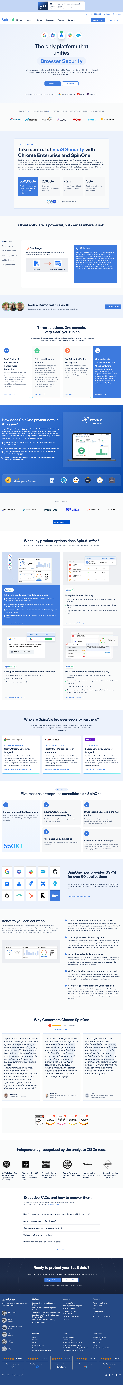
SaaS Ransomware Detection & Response (46, 1312)
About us (35, 1337)
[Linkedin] (116, 1375)
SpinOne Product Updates (101, 1348)
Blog (94, 1308)
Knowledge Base (98, 1311)
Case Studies (97, 1306)
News (34, 1342)
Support (95, 1314)
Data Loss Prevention (70, 1311)
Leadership (36, 1340)
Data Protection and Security (72, 1342)
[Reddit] (106, 1375)
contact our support (54, 1204)
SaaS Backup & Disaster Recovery (43, 1320)
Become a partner (38, 1345)
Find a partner (37, 1348)
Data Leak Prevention (70, 1308)
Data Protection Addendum (72, 1345)
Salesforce (96, 1342)
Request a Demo (113, 307)
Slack (95, 1345)
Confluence (52, 431)
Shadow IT (66, 1319)
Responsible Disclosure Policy (73, 1350)
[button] (10, 241)
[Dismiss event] (83, 3)
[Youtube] (120, 1375)
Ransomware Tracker (100, 1303)
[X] (113, 1375)
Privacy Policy (67, 1340)
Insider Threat (67, 1314)
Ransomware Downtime (71, 1316)
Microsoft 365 (97, 1340)
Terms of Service (68, 1337)
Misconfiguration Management (73, 1306)
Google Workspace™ (100, 1337)
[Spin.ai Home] (8, 20)
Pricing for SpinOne (38, 1322)
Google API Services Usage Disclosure (75, 1348)
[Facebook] (109, 1375)
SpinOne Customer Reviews (102, 1316)
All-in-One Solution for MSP (41, 1350)
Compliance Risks (69, 1303)
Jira (43, 431)
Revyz (24, 429)
